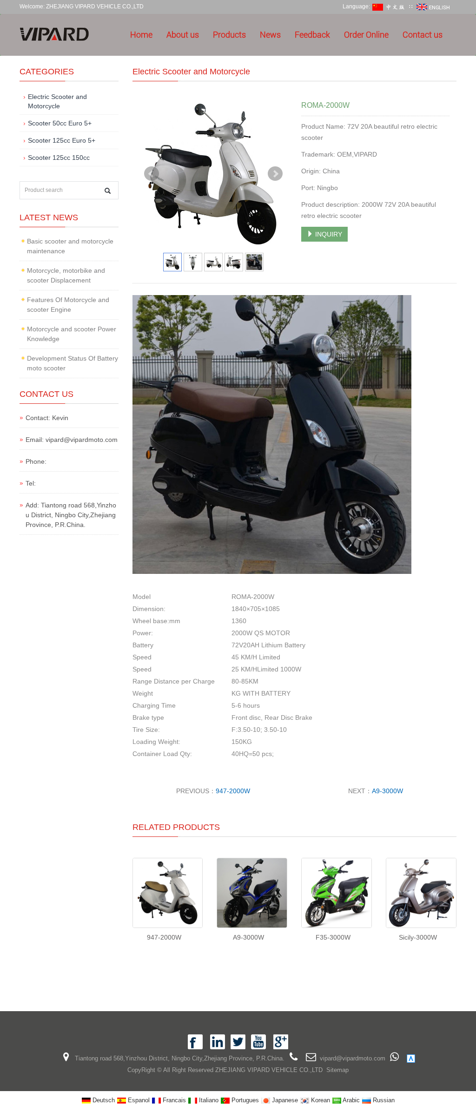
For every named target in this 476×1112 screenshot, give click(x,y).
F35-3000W (333, 937)
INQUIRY (327, 234)
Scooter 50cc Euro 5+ (60, 123)
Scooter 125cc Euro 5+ (61, 140)
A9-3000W (387, 791)
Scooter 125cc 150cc (59, 157)
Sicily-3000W (418, 937)
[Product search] (107, 190)
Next (275, 173)
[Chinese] (389, 6)
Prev (151, 173)
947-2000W (233, 791)
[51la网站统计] (411, 1058)
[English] (434, 6)
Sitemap (337, 1069)
